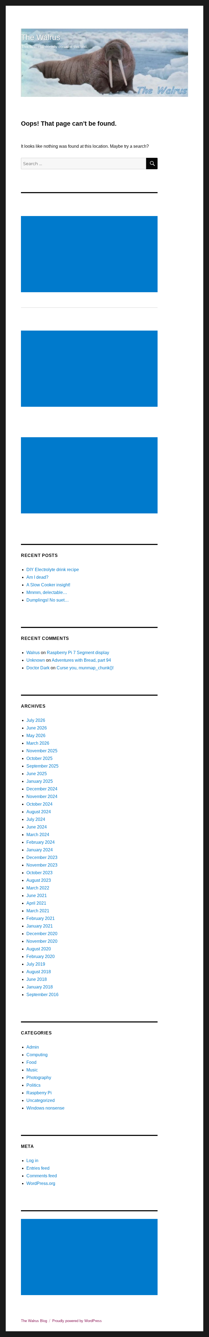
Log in (32, 1160)
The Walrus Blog (34, 1321)
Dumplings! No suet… (47, 600)
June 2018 (36, 979)
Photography (38, 1077)
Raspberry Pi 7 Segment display (78, 652)
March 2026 (37, 743)
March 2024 (37, 834)
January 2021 (39, 926)
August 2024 (38, 811)
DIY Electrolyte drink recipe (52, 569)
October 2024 (39, 804)
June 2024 (36, 827)
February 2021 (40, 918)
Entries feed (38, 1168)
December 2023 (41, 857)
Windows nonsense (45, 1108)
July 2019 (35, 964)
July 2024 (35, 819)
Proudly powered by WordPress (77, 1321)
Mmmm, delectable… (46, 592)
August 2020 (38, 949)
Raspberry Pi (39, 1092)
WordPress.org (40, 1183)
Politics (33, 1085)
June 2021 (36, 895)
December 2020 (41, 933)
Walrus (33, 652)
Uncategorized (40, 1100)
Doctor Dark (38, 668)
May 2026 (35, 735)
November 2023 (41, 865)
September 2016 (42, 994)
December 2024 (41, 789)
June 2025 (36, 773)
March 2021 (37, 910)
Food (31, 1062)
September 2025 (42, 766)
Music (32, 1070)
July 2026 (35, 720)
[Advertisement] (90, 255)
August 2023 (38, 880)
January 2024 (39, 850)
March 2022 (37, 888)
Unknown (35, 660)
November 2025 (41, 750)
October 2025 (39, 758)
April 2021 (36, 903)
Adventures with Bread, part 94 (81, 660)
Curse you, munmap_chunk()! (85, 668)
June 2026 (36, 728)
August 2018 (38, 971)
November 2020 (41, 941)
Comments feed (41, 1175)
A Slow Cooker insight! (48, 585)
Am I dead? (37, 577)
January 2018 (39, 987)
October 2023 (39, 872)
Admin (32, 1047)
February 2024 (40, 842)
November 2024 (41, 796)
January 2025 (39, 781)
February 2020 (40, 956)
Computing (37, 1054)
